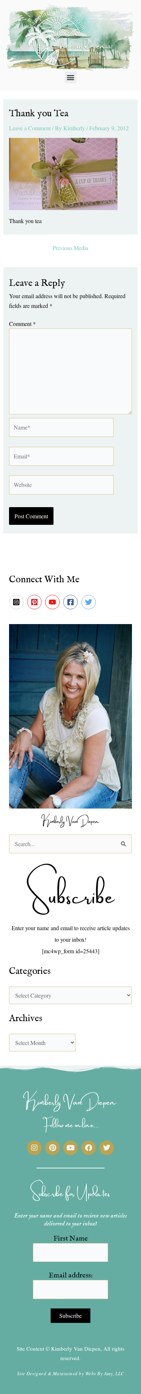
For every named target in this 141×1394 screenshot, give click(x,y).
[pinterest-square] (35, 602)
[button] (71, 77)
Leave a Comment (30, 128)
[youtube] (53, 602)
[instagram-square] (17, 602)
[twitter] (89, 602)
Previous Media (70, 248)
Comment (22, 323)
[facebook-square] (71, 602)
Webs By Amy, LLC (104, 1373)
